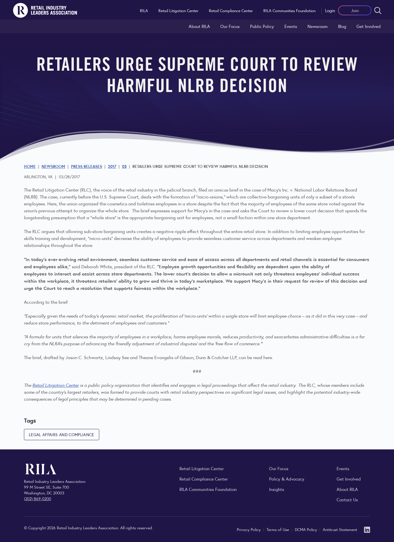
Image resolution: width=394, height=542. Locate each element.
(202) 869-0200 (37, 498)
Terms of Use (278, 529)
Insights (276, 489)
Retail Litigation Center (178, 10)
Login (330, 10)
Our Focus (230, 26)
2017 (112, 166)
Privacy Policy (249, 529)
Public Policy (262, 26)
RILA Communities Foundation (289, 10)
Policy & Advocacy (286, 478)
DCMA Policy (306, 529)
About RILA (199, 26)
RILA (144, 10)
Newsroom (317, 26)
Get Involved (369, 26)
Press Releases (86, 166)
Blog (342, 26)
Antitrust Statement (340, 529)
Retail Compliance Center (231, 10)
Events (290, 26)
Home (30, 166)
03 (124, 166)
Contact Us (347, 499)
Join (355, 10)
